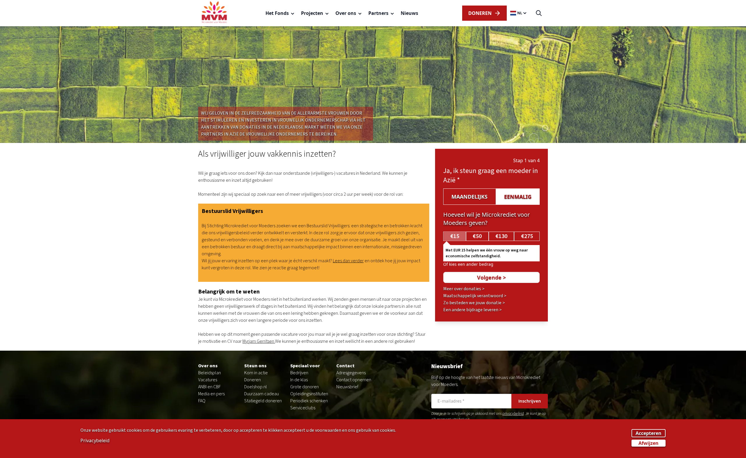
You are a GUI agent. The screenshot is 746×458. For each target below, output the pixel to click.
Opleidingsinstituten (309, 394)
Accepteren (648, 433)
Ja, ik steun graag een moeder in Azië (490, 175)
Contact (345, 366)
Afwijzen (648, 443)
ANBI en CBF (209, 387)
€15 (454, 236)
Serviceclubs (302, 408)
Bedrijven (299, 373)
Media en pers (211, 394)
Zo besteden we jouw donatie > (474, 303)
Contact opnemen (353, 380)
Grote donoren (304, 387)
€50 (477, 236)
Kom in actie (256, 373)
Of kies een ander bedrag (468, 264)
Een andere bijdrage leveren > (472, 310)
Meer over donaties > (464, 289)
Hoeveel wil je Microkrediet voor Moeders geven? (486, 219)
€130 (501, 236)
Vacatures (207, 380)
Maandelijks (469, 196)
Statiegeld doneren (263, 401)
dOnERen (480, 13)
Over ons (208, 366)
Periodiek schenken (309, 401)
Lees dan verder (348, 261)
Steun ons (255, 366)
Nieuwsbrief (347, 387)
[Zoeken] (539, 13)
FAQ (201, 401)
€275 (527, 236)
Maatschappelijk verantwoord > (474, 296)
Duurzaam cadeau (261, 394)
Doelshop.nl (255, 387)
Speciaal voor (305, 366)
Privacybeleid (95, 440)
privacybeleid (513, 414)
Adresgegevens (351, 373)
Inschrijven (529, 401)
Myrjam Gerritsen (258, 341)
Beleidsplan (209, 373)
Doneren (252, 380)
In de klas (299, 380)
